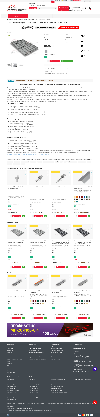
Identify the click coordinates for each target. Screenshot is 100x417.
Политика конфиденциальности (15, 359)
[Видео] (50, 27)
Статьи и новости (11, 372)
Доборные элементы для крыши (59, 392)
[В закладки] (26, 172)
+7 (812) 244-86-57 (75, 7)
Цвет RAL (50, 80)
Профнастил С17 (11, 382)
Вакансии (9, 346)
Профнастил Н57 (33, 379)
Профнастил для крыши (57, 356)
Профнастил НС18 (11, 386)
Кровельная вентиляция (56, 352)
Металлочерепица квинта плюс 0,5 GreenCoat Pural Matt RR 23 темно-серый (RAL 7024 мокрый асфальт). (60, 242)
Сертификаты (16, 1)
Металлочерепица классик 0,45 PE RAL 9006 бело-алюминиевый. (50, 84)
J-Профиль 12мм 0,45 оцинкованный (57, 291)
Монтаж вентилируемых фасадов (37, 352)
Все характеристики (49, 74)
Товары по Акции (63, 10)
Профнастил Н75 (33, 382)
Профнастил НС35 (11, 395)
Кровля (40, 15)
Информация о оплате (34, 357)
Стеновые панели (58, 15)
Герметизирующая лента (57, 386)
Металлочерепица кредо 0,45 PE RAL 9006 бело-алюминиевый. (38, 241)
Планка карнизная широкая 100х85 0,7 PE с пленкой (83, 187)
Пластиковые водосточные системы (81, 381)
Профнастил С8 (10, 379)
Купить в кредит (11, 357)
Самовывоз (27, 1)
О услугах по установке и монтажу (37, 359)
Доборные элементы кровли (58, 346)
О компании (9, 1)
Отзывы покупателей (43, 1)
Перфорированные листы (83, 15)
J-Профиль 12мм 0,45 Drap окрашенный (36, 291)
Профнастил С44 (11, 397)
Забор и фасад (47, 15)
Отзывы (30, 80)
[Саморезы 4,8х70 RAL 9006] (61, 178)
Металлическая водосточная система (82, 379)
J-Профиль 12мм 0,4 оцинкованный (17, 290)
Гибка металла (32, 346)
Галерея (50, 1)
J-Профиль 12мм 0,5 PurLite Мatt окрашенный (82, 291)
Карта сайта (10, 367)
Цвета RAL (9, 363)
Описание (11, 80)
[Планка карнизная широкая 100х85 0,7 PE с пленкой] (83, 178)
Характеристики (20, 80)
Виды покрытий (11, 356)
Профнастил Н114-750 (34, 386)
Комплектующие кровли (57, 350)
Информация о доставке (35, 348)
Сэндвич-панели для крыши (57, 357)
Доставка (22, 1)
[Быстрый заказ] (23, 216)
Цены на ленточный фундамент (36, 356)
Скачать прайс (64, 7)
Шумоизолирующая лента (57, 384)
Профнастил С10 (11, 381)
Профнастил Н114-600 (34, 384)
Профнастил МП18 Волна (13, 390)
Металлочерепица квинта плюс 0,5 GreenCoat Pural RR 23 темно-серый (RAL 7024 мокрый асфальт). (83, 242)
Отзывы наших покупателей (13, 370)
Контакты (9, 368)
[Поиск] (55, 8)
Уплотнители (54, 382)
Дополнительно (55, 344)
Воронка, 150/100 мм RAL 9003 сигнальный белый (15, 187)
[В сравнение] (26, 175)
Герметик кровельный (56, 388)
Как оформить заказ (34, 350)
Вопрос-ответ (40, 80)
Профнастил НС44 (11, 399)
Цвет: (45, 48)
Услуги (8, 354)
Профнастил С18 (11, 388)
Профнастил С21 (11, 394)
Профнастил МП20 (11, 392)
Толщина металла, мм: (49, 54)
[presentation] (7, 194)
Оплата (32, 1)
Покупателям (32, 344)
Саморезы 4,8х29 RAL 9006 (36, 186)
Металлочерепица (13, 19)
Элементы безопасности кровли (58, 379)
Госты (8, 361)
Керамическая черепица (57, 348)
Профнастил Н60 (33, 381)
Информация (10, 344)
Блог (36, 1)
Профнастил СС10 (11, 384)
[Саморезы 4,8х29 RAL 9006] (39, 178)
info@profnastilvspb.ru (75, 10)
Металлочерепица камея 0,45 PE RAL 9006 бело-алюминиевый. (16, 241)
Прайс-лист (9, 352)
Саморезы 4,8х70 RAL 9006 (58, 186)
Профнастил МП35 (33, 388)
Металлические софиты (56, 381)
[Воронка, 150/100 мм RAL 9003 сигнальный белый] (17, 178)
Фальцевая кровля (55, 359)
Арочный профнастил (69, 15)
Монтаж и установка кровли (36, 354)
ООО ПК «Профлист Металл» (71, 37)
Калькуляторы (32, 15)
